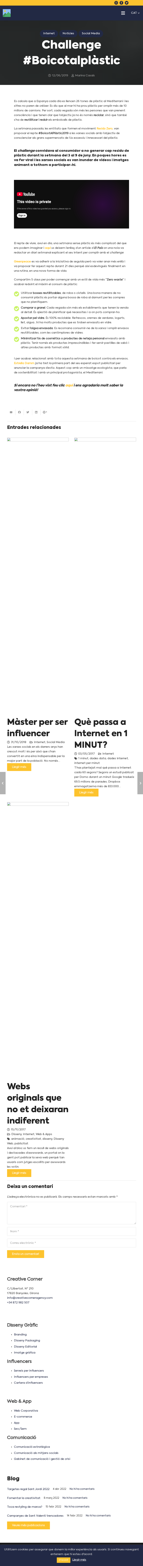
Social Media (56, 742)
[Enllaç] (7, 13)
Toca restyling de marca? (24, 1506)
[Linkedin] (132, 3)
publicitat (21, 1143)
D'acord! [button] (63, 1560)
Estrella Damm (24, 363)
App (17, 1422)
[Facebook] (121, 3)
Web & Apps (44, 1134)
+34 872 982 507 (18, 1302)
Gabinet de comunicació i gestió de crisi (42, 1459)
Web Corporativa (26, 1410)
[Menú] (123, 13)
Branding (20, 1334)
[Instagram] (116, 3)
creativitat (33, 1138)
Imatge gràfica (24, 1352)
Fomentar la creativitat (23, 1498)
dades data (98, 758)
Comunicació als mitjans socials (36, 1453)
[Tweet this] (28, 412)
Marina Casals (85, 75)
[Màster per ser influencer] (38, 577)
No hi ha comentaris (82, 1489)
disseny (47, 1138)
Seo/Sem (20, 1428)
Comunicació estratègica (32, 1447)
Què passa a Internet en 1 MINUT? (101, 734)
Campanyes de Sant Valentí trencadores (35, 1515)
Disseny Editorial (25, 1346)
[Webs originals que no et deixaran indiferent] (38, 941)
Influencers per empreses (31, 1376)
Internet (39, 742)
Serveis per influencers (29, 1370)
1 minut (83, 758)
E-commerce (23, 1416)
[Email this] (11, 412)
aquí (48, 248)
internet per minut (87, 763)
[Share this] (19, 412)
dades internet (117, 758)
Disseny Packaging (27, 1340)
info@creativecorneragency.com (30, 1298)
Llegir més (79, 1559)
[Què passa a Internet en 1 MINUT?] (105, 577)
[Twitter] (126, 3)
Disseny (16, 1134)
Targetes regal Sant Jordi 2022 (28, 1489)
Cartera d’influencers (28, 1382)
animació (17, 1138)
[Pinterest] (137, 3)
